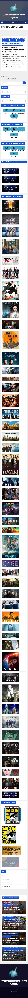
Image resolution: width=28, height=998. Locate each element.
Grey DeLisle (22, 38)
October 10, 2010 (7, 54)
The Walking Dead (7, 950)
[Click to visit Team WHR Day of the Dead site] (10, 340)
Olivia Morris (6, 931)
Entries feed (5, 879)
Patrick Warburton (13, 41)
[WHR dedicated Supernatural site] (10, 635)
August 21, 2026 (9, 911)
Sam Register (5, 43)
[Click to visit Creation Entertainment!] (11, 850)
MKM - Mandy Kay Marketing (9, 919)
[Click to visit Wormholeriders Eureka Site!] (10, 400)
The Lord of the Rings (8, 948)
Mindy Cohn (5, 41)
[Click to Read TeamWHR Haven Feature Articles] (10, 464)
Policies (23, 994)
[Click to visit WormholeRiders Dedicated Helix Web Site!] (10, 481)
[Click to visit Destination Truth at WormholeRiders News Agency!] (10, 378)
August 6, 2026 (9, 927)
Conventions (13, 994)
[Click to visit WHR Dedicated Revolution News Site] (10, 582)
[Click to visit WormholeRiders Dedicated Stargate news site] (10, 627)
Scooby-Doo (11, 43)
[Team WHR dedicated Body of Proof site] (10, 260)
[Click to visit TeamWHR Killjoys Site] (10, 508)
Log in (4, 875)
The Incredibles (15, 947)
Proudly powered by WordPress (9, 989)
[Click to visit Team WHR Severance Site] (10, 604)
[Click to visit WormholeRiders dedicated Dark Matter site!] (10, 324)
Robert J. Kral (21, 41)
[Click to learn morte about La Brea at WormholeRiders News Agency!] (10, 520)
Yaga (13, 952)
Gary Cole (17, 38)
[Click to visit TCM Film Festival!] (10, 862)
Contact (8, 994)
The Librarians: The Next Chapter (10, 933)
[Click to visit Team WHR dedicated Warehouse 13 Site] (10, 783)
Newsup (22, 989)
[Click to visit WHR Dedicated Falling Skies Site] (10, 414)
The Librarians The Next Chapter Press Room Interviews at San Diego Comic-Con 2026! (12, 941)
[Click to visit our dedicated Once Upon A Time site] (10, 563)
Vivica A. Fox (11, 45)
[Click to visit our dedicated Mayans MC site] (10, 529)
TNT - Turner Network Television (10, 935)
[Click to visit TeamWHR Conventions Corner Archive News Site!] (10, 795)
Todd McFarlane (15, 950)
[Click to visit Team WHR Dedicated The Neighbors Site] (10, 708)
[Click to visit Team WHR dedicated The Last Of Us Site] (10, 693)
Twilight (22, 950)
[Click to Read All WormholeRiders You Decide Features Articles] (10, 171)
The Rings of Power (17, 948)
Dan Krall (5, 38)
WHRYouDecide (7, 905)
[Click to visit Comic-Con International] (11, 815)
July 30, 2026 (8, 942)
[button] (23, 22)
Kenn (16, 54)
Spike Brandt (18, 43)
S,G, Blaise (18, 919)
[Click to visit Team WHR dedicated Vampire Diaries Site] (10, 748)
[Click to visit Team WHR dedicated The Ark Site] (10, 661)
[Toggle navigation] (13, 22)
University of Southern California (11, 904)
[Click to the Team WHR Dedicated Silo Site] (10, 616)
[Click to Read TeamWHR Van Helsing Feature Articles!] (10, 761)
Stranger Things (7, 947)
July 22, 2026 (8, 958)
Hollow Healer (19, 916)
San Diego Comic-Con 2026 (9, 902)
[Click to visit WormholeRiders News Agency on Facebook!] (10, 179)
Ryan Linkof (15, 900)
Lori (16, 911)
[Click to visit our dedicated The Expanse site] (10, 721)
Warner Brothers (19, 45)
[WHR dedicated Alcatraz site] (10, 219)
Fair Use (19, 994)
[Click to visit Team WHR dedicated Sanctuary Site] (10, 593)
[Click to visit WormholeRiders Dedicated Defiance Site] (10, 370)
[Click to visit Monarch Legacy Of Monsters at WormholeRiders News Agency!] (10, 546)
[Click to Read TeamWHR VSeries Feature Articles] (10, 772)
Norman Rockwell (7, 900)
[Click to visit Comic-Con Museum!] (9, 835)
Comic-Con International (9, 916)
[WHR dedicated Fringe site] (10, 447)
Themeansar (14, 991)
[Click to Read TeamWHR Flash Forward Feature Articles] (10, 436)
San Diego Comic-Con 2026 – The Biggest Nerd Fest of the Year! (13, 955)
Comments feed (6, 883)
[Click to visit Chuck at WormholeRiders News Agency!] (10, 290)
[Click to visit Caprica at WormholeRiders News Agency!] (10, 272)
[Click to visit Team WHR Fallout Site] (10, 425)
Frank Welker (10, 38)
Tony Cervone (5, 45)
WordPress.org (6, 886)
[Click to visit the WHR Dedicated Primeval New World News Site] (10, 572)
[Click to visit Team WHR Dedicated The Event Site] (10, 677)
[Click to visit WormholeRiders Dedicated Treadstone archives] (10, 735)
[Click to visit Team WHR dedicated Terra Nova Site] (10, 645)
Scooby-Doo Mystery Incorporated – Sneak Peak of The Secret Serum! (13, 50)
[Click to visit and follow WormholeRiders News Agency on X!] (10, 188)
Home (4, 994)
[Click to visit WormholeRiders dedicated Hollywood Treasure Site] (10, 494)
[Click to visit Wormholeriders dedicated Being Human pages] (10, 246)
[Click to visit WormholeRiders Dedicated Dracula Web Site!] (10, 387)
